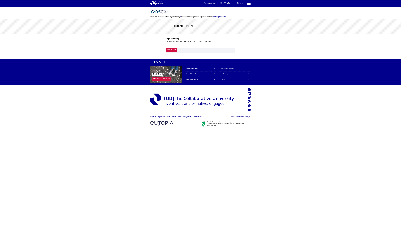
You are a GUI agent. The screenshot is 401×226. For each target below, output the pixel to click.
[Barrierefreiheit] (225, 3)
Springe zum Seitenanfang (239, 117)
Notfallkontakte (191, 74)
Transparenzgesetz (184, 117)
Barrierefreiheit (197, 117)
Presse (223, 79)
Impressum (161, 117)
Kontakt (153, 117)
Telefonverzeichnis (227, 69)
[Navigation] (249, 3)
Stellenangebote (226, 74)
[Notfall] (221, 3)
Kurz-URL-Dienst (192, 79)
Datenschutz (171, 117)
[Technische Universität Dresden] (156, 3)
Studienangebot (192, 69)
